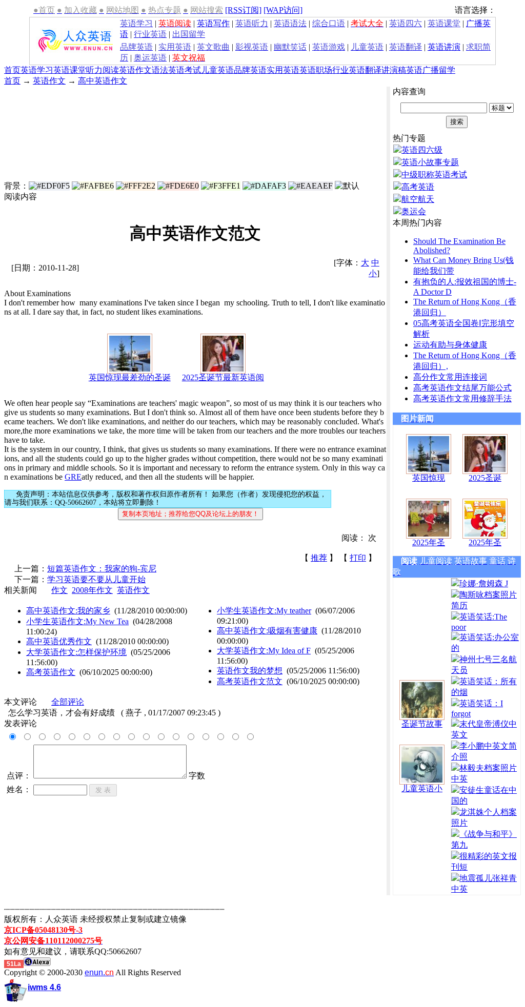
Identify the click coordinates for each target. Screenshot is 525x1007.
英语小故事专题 (430, 162)
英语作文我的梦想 (249, 670)
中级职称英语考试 (434, 174)
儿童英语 (217, 70)
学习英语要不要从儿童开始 (96, 579)
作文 (59, 590)
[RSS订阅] (243, 10)
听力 (94, 70)
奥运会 (413, 211)
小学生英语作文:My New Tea (77, 621)
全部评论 (67, 701)
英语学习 (37, 70)
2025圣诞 (485, 478)
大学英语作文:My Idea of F (264, 650)
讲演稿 (393, 70)
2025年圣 (428, 542)
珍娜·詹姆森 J (483, 583)
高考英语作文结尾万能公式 (462, 387)
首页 (12, 70)
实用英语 (283, 70)
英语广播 (422, 70)
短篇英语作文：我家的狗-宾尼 (101, 568)
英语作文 (135, 70)
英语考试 (184, 70)
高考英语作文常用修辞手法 (462, 398)
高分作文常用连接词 (450, 377)
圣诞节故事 (421, 724)
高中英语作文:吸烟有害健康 (267, 630)
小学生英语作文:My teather (264, 610)
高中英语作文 (102, 80)
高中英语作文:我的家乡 (68, 610)
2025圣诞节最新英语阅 (223, 377)
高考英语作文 (50, 672)
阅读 (111, 70)
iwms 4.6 (44, 987)
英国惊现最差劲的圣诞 (130, 377)
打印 (358, 557)
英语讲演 (444, 47)
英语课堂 (69, 70)
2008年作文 (92, 590)
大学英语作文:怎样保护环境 (76, 652)
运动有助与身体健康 (450, 344)
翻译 (373, 70)
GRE (73, 476)
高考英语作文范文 (249, 681)
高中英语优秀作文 (59, 641)
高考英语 (417, 186)
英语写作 (213, 23)
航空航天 (417, 199)
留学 (447, 70)
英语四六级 (421, 150)
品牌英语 (250, 70)
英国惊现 (428, 478)
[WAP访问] (283, 10)
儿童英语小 (421, 788)
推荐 (319, 557)
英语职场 (315, 70)
